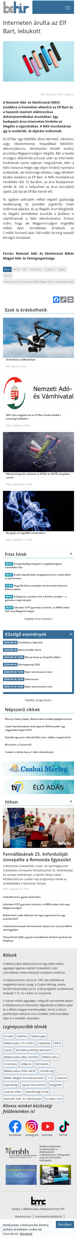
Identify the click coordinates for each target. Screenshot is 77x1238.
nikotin (7, 275)
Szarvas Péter (13, 1092)
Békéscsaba (50, 1057)
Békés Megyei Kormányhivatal (24, 1078)
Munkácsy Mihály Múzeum (33, 1050)
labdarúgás (38, 1036)
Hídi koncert (32, 679)
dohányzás (35, 269)
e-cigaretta (49, 269)
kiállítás (22, 1036)
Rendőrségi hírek (37, 1092)
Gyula (8, 1050)
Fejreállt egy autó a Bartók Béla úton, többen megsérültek (38, 737)
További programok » (38, 700)
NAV (25, 269)
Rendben (65, 1224)
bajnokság (11, 1085)
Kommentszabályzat (48, 1216)
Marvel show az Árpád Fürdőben (43, 657)
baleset (62, 1078)
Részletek (26, 1234)
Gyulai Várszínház (33, 1085)
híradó (8, 1036)
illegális (61, 269)
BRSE (57, 1043)
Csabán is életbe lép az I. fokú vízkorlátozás (29, 752)
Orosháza (10, 1064)
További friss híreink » (38, 619)
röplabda (44, 1043)
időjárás (26, 1064)
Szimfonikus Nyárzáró (30, 642)
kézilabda (42, 1064)
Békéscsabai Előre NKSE (20, 1071)
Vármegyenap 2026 (29, 664)
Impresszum (23, 1216)
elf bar (16, 269)
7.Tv (50, 1078)
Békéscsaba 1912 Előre (19, 1043)
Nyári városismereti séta (38, 672)
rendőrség (47, 1071)
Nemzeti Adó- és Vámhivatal (22, 1099)
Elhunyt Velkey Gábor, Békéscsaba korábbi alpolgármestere (38, 719)
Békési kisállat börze (29, 650)
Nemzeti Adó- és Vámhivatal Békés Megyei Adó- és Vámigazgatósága (39, 281)
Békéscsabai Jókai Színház (21, 1057)
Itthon (7, 269)
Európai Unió (54, 1099)
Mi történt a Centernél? (18, 744)
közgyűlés (55, 1085)
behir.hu (69, 94)
